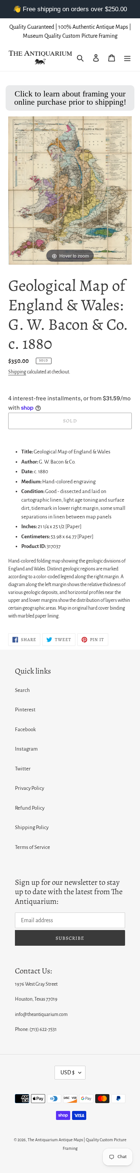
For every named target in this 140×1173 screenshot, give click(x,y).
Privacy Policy (29, 788)
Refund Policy (29, 808)
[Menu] (127, 58)
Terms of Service (32, 847)
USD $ (67, 1072)
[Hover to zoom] (70, 190)
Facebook (25, 729)
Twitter (23, 769)
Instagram (26, 749)
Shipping (17, 372)
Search (22, 690)
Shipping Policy (32, 827)
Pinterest (25, 709)
